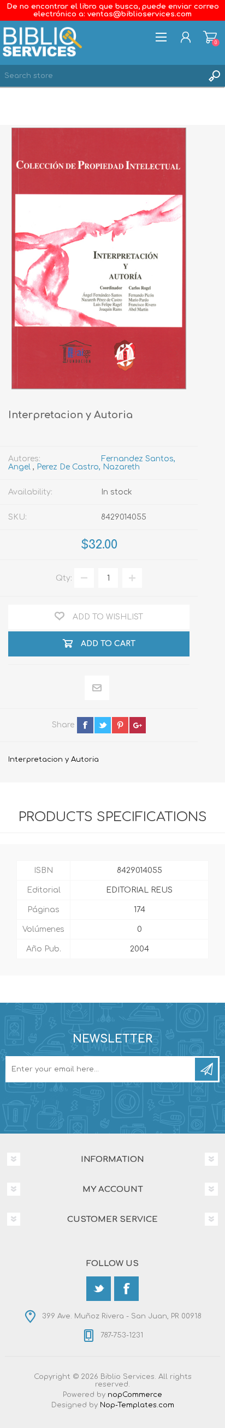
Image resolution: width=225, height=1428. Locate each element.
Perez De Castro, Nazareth (88, 467)
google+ (137, 725)
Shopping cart (210, 37)
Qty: (64, 578)
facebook (85, 725)
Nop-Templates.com (137, 1405)
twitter (102, 725)
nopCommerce (135, 1395)
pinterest (120, 725)
